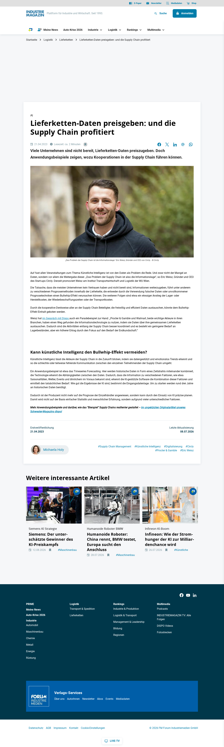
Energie (30, 651)
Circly (190, 446)
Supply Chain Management (114, 446)
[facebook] (159, 144)
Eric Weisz (187, 450)
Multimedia (163, 604)
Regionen (118, 635)
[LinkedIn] (175, 144)
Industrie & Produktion (126, 608)
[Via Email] (183, 144)
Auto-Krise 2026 (35, 615)
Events (109, 698)
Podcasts (162, 608)
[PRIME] (30, 29)
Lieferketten (66, 39)
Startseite (31, 39)
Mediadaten (123, 698)
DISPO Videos (165, 625)
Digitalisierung (173, 446)
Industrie (31, 620)
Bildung (117, 628)
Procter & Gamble (166, 450)
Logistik (48, 39)
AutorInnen (73, 698)
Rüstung (31, 657)
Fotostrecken (164, 632)
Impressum (60, 728)
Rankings (118, 604)
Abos (100, 698)
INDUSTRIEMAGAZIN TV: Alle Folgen (174, 617)
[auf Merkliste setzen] (85, 144)
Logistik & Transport (125, 615)
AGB (48, 728)
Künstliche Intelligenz (147, 446)
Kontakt (73, 728)
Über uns (59, 698)
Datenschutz (36, 728)
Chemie (30, 638)
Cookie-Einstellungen (93, 728)
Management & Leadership (128, 621)
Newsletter (88, 698)
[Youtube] (188, 595)
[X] (167, 144)
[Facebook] (181, 595)
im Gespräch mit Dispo (55, 318)
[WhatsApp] (191, 144)
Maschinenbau (67, 550)
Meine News (33, 609)
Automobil (32, 625)
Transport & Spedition (82, 608)
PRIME (30, 604)
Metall (29, 644)
